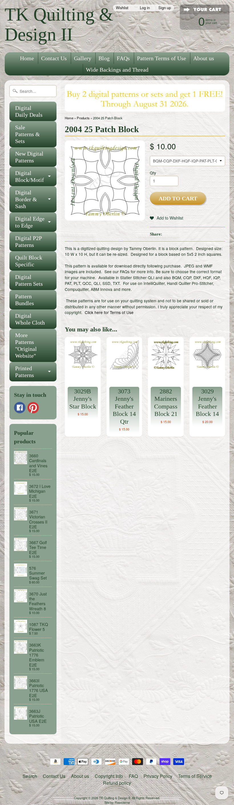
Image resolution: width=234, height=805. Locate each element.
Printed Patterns (24, 371)
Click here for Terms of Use (109, 312)
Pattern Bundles (24, 299)
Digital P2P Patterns (28, 241)
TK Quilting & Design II (59, 24)
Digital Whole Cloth (30, 319)
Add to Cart (178, 198)
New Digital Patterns (29, 157)
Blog (104, 58)
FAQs (123, 58)
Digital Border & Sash (26, 199)
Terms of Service (195, 776)
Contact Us (54, 58)
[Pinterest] (33, 407)
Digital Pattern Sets (29, 280)
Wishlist (122, 8)
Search (30, 776)
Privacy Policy (158, 776)
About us (203, 58)
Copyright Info (109, 776)
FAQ (133, 776)
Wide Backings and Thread (117, 70)
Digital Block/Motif (29, 176)
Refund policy (117, 783)
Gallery (82, 58)
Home (27, 58)
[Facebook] (19, 407)
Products (83, 118)
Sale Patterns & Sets (27, 134)
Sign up (164, 8)
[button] (166, 218)
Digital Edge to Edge (30, 222)
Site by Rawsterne (117, 802)
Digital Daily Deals (29, 111)
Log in (145, 8)
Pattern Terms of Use (161, 58)
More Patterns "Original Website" (26, 345)
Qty (153, 173)
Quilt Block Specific (28, 260)
